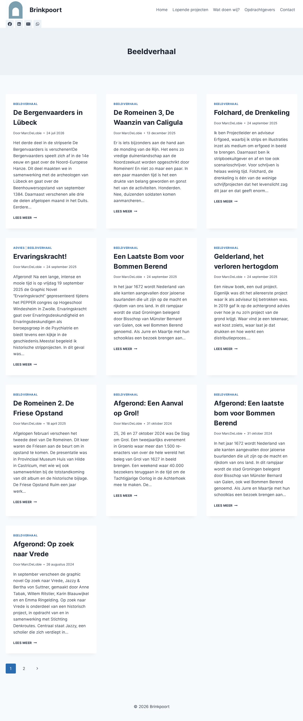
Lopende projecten (190, 9)
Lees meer (25, 218)
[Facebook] (10, 24)
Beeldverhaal (25, 104)
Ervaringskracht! (40, 256)
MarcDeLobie (31, 133)
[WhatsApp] (37, 24)
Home (162, 9)
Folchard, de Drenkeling (252, 112)
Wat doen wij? (226, 9)
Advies (19, 248)
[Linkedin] (19, 24)
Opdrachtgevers (260, 9)
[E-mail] (28, 24)
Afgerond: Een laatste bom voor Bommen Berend (249, 413)
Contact (287, 9)
